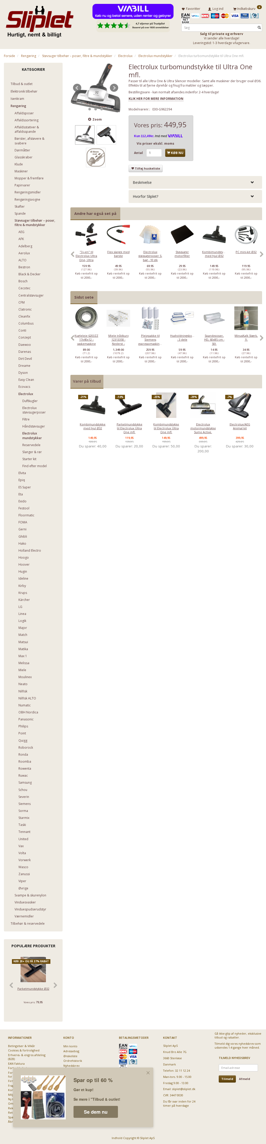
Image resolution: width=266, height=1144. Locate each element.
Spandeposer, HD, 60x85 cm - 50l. (214, 340)
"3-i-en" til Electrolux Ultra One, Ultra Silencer (86, 258)
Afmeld (244, 1079)
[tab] (195, 182)
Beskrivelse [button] (142, 182)
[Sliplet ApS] (39, 20)
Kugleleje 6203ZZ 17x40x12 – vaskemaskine (86, 340)
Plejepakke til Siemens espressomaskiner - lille (150, 341)
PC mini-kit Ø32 (246, 252)
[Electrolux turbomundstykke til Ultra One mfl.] (95, 88)
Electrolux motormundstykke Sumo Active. (203, 428)
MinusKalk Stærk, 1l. (246, 337)
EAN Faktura (16, 1063)
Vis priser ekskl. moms (155, 143)
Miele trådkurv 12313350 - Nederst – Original (118, 341)
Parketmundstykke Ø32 (33, 989)
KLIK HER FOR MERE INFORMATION (156, 98)
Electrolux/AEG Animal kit (240, 426)
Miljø (11, 1095)
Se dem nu (96, 1111)
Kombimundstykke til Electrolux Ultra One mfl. (166, 428)
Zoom (97, 119)
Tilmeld (227, 1079)
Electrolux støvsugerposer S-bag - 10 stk (150, 256)
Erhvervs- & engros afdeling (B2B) (26, 1057)
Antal (139, 153)
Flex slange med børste (118, 254)
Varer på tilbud (87, 381)
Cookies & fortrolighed (23, 1050)
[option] (86, 256)
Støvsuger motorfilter (182, 254)
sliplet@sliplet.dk (183, 1089)
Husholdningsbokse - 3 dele (182, 337)
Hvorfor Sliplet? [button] (145, 196)
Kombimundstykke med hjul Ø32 (214, 254)
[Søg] (259, 27)
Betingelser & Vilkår (21, 1046)
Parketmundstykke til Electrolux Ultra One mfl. (129, 428)
